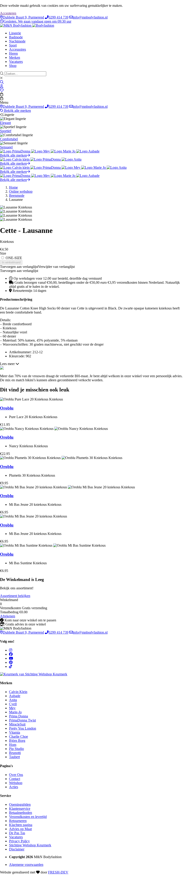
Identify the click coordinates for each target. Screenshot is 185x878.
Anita (13, 700)
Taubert (14, 757)
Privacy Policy (19, 841)
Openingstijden (20, 804)
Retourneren (18, 821)
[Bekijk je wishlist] (2, 90)
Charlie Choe (18, 736)
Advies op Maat (20, 829)
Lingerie (15, 33)
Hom (12, 745)
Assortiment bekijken (15, 596)
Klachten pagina (20, 825)
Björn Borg (17, 740)
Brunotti (15, 753)
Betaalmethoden (20, 813)
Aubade (14, 696)
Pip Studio (16, 749)
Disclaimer (16, 849)
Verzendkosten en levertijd (28, 817)
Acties (13, 787)
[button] (37, 267)
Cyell (13, 704)
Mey (12, 708)
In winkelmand (11, 262)
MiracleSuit (17, 724)
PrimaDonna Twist (22, 720)
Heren (13, 53)
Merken (14, 57)
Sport (13, 45)
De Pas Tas (17, 833)
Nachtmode (17, 41)
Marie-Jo (15, 712)
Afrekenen (7, 616)
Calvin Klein (18, 692)
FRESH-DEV (58, 872)
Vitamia (14, 732)
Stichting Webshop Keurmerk (30, 845)
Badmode (16, 37)
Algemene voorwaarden (26, 864)
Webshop (15, 783)
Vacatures (16, 61)
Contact (14, 779)
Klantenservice (19, 808)
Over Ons (16, 775)
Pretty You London (22, 728)
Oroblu (7, 408)
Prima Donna (18, 716)
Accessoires (17, 49)
